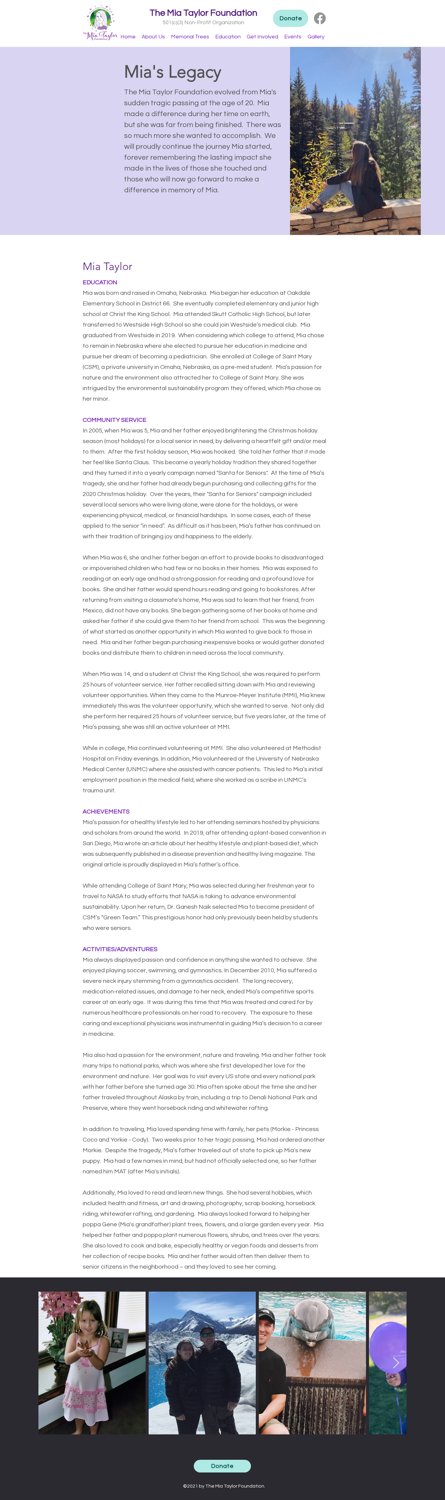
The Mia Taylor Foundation (203, 13)
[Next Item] (396, 1363)
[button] (153, 37)
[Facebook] (320, 18)
